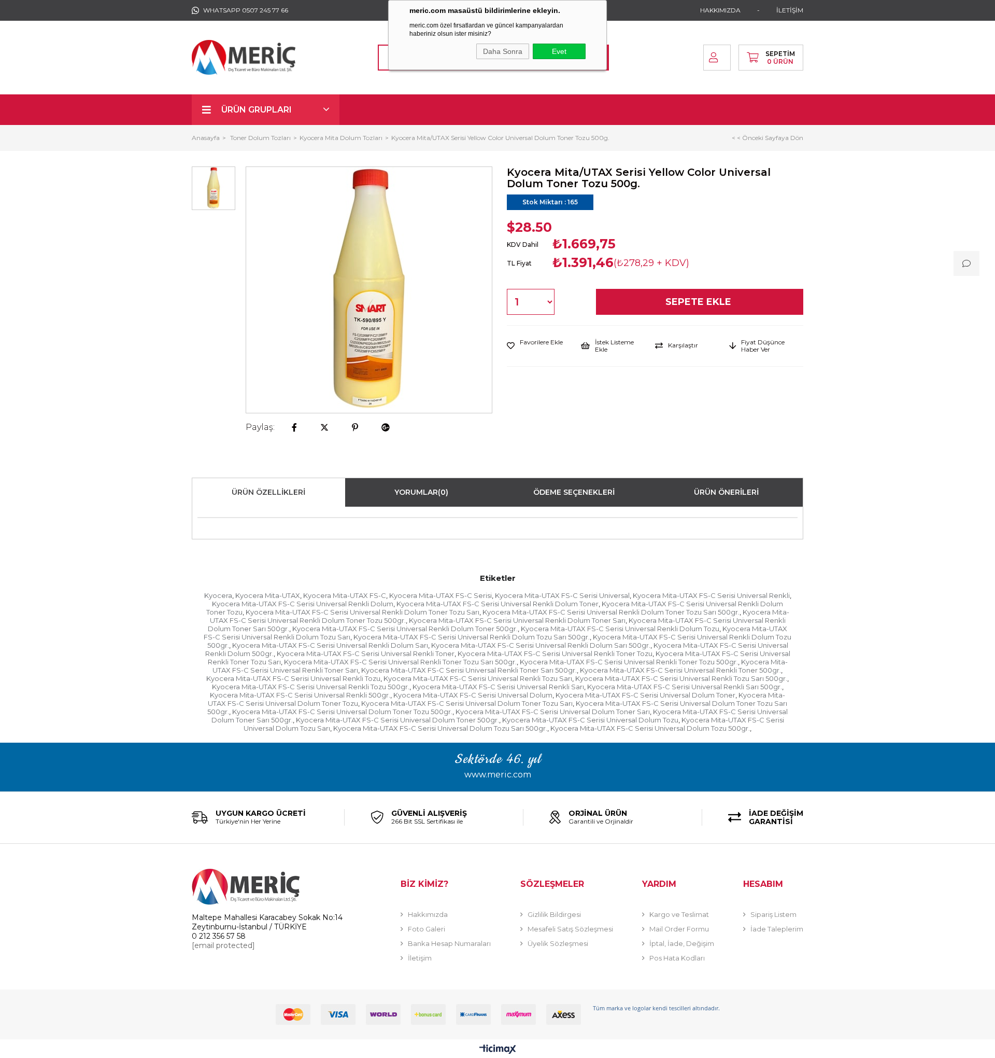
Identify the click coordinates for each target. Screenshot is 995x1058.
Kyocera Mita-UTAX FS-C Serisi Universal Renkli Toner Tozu (555, 653)
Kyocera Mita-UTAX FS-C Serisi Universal (562, 595)
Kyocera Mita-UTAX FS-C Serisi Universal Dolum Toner (645, 695)
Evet (559, 51)
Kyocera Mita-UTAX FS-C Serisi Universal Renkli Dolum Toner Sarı (517, 620)
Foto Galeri (426, 929)
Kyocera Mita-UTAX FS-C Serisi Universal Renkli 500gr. (300, 695)
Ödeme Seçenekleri (574, 492)
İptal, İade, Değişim (681, 943)
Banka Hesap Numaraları (449, 943)
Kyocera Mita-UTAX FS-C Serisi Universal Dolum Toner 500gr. (397, 720)
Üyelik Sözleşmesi (558, 943)
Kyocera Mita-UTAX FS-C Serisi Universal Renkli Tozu (293, 678)
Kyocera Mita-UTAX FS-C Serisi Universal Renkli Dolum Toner (497, 604)
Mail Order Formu (679, 929)
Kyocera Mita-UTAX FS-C (344, 595)
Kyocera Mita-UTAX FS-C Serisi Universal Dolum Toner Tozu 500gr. (342, 711)
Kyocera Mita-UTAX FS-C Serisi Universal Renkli (711, 595)
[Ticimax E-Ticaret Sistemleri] (497, 1050)
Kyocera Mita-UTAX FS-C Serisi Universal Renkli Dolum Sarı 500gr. (540, 645)
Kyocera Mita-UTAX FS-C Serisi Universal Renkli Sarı (498, 687)
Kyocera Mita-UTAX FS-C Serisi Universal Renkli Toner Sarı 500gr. (469, 670)
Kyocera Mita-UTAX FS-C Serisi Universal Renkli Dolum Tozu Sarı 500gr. (471, 637)
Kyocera (218, 595)
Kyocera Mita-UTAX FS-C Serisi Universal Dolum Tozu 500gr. (650, 728)
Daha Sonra (502, 51)
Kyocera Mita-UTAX (267, 595)
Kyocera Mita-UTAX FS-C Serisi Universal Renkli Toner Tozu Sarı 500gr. (400, 662)
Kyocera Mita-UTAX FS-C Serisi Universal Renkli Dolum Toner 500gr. (405, 628)
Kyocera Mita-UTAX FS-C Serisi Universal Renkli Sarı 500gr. (684, 687)
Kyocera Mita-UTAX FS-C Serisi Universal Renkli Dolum (302, 604)
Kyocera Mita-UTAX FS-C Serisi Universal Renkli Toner (365, 653)
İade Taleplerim (776, 929)
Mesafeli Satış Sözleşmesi (570, 929)
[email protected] (223, 945)
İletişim (420, 958)
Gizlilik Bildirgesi (554, 914)
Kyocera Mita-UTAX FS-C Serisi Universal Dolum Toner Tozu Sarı (467, 703)
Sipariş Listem (773, 914)
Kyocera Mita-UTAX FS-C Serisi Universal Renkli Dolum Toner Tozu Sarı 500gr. (611, 612)
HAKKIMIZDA (720, 10)
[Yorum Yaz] (966, 263)
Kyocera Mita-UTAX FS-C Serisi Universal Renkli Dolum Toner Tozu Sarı (362, 612)
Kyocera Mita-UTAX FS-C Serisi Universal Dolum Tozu (590, 720)
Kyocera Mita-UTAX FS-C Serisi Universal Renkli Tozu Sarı (477, 678)
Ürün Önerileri (726, 492)
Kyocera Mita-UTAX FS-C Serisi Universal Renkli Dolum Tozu (620, 628)
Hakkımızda (428, 914)
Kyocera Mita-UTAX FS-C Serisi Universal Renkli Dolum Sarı (330, 645)
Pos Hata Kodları (677, 958)
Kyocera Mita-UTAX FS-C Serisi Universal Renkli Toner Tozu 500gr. (629, 662)
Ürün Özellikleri (268, 492)
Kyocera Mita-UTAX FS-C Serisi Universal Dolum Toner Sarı (553, 711)
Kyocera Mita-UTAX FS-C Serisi (440, 595)
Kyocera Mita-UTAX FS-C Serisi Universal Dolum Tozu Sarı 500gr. (440, 728)
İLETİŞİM (789, 10)
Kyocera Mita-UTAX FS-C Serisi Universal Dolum (472, 695)
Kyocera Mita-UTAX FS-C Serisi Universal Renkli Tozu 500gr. (310, 687)
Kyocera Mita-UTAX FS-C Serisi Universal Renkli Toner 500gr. (680, 670)
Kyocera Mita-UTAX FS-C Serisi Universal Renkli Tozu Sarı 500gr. (681, 678)
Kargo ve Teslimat (679, 914)
